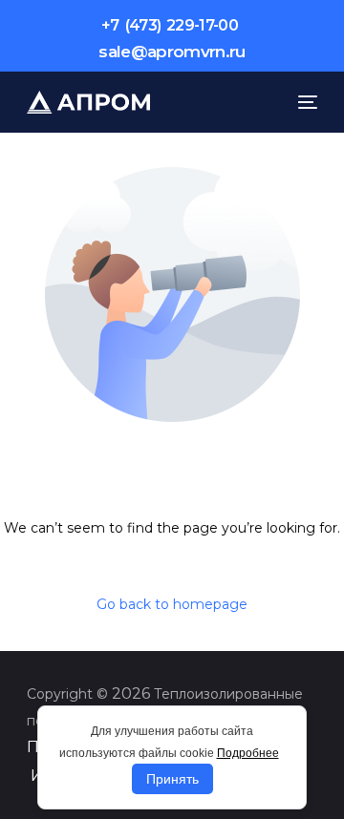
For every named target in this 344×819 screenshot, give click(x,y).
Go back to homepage (172, 604)
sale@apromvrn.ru (171, 51)
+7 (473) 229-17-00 (169, 25)
